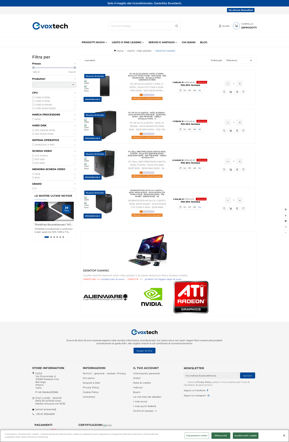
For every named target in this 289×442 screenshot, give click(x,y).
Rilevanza (239, 60)
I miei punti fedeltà (144, 406)
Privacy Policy (91, 387)
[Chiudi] (284, 435)
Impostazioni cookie (196, 435)
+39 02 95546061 (45, 414)
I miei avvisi (140, 401)
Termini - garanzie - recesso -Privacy (104, 373)
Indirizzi (138, 387)
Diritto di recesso (145, 410)
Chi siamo (89, 378)
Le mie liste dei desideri (147, 396)
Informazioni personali (146, 373)
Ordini (137, 378)
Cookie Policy (91, 392)
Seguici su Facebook (194, 390)
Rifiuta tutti (221, 435)
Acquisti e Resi (91, 382)
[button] (47, 237)
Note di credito (142, 382)
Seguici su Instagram (195, 395)
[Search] (177, 26)
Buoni (136, 392)
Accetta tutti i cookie (246, 435)
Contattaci (89, 396)
